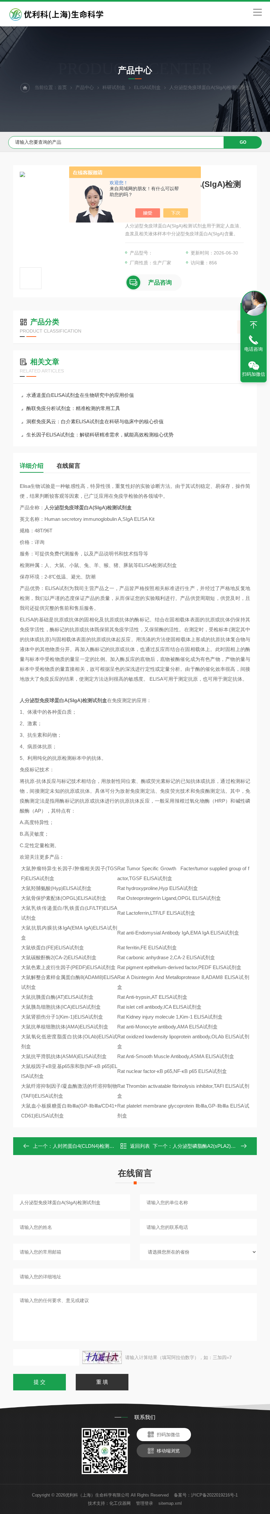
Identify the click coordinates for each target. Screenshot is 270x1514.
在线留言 (68, 465)
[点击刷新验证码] (102, 1357)
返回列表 (140, 1146)
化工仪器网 (120, 1503)
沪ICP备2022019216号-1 (214, 1495)
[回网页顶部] (253, 325)
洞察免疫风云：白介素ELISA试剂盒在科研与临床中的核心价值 (95, 421)
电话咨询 (253, 349)
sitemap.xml (170, 1503)
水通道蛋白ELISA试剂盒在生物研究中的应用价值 (80, 395)
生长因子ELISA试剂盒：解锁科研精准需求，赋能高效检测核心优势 (100, 434)
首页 (62, 87)
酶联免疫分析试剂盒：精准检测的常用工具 (73, 408)
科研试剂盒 (113, 87)
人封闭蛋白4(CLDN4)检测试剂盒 (88, 1146)
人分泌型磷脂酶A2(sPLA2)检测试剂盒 (214, 1146)
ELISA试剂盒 (147, 87)
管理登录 (144, 1503)
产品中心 (84, 87)
